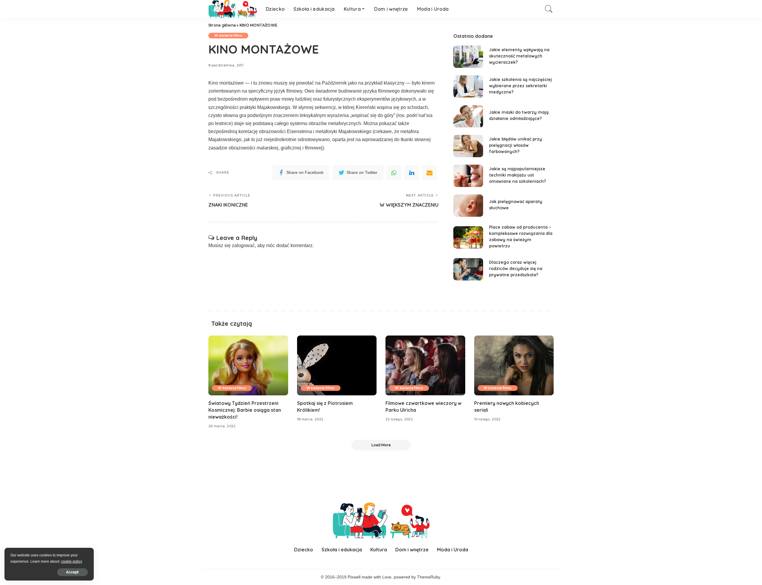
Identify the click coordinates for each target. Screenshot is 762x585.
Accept (72, 572)
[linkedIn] (411, 172)
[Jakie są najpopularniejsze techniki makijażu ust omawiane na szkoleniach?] (468, 176)
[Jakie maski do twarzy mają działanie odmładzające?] (468, 116)
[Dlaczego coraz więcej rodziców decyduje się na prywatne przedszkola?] (468, 269)
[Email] (429, 172)
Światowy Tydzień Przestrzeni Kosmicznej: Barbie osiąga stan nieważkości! (244, 410)
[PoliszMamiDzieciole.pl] (232, 9)
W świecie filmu (228, 35)
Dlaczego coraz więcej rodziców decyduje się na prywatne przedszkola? (515, 268)
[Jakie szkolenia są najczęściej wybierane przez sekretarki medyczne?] (468, 86)
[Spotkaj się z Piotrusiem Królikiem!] (337, 365)
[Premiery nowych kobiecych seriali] (514, 365)
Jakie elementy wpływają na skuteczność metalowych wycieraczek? (519, 56)
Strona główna (222, 25)
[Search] (549, 9)
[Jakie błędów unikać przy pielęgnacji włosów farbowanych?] (468, 146)
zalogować (243, 245)
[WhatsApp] (393, 172)
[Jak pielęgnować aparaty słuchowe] (468, 205)
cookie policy (71, 561)
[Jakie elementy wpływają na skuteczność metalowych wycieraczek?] (468, 57)
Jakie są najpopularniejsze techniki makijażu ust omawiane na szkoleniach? (517, 175)
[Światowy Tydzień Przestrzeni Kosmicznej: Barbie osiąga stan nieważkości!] (248, 365)
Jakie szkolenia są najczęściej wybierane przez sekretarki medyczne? (520, 86)
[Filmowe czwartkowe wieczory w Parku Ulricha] (425, 365)
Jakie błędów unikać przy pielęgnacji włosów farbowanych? (515, 145)
